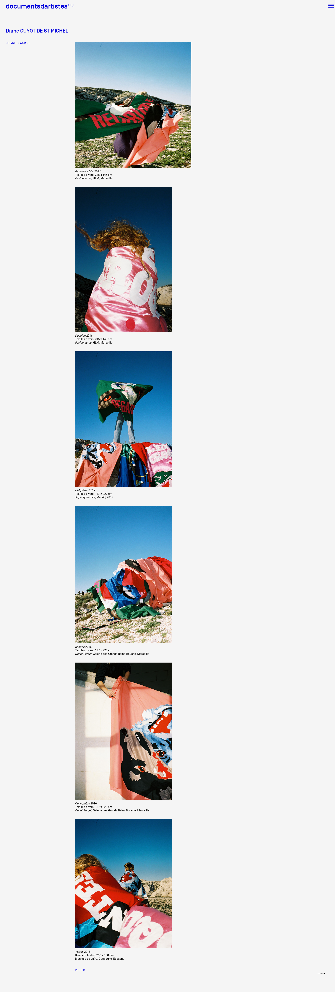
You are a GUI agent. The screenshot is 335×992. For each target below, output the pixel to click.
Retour (80, 970)
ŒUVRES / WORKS (17, 43)
